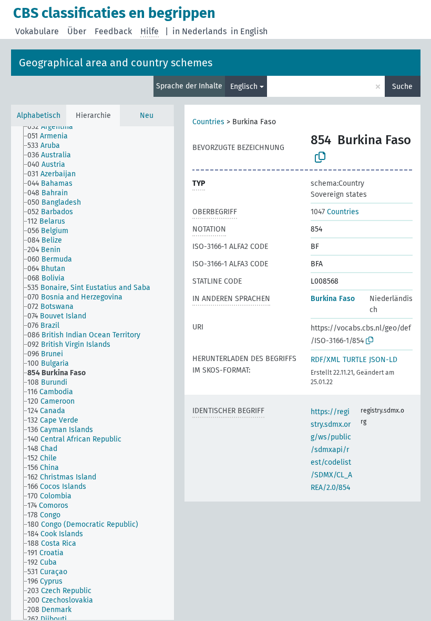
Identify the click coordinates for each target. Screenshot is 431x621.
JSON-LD (383, 359)
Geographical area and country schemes (115, 62)
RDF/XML (325, 359)
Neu (146, 115)
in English (249, 31)
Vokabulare (37, 31)
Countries (208, 121)
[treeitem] (55, 127)
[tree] (92, 373)
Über (76, 31)
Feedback (113, 31)
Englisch (244, 86)
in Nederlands (199, 31)
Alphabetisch (38, 115)
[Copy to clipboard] (320, 157)
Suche (402, 86)
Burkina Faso (333, 298)
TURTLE (354, 359)
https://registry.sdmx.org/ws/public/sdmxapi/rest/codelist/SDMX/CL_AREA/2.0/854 (331, 449)
